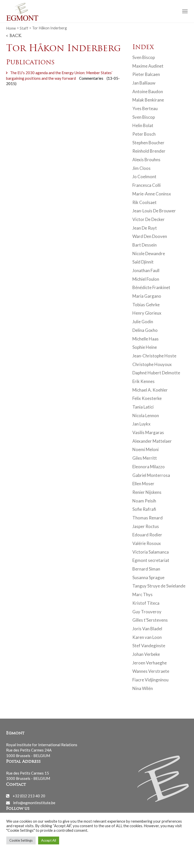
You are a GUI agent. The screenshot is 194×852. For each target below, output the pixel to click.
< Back (13, 36)
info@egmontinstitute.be (34, 802)
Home (11, 28)
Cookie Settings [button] (21, 840)
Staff (24, 28)
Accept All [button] (48, 840)
